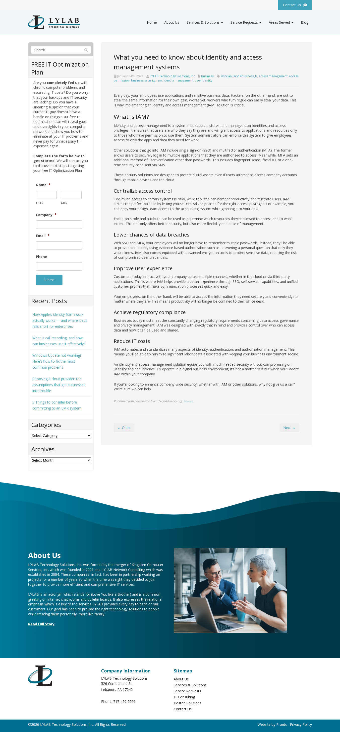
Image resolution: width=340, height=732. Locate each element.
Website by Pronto (272, 724)
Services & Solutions (204, 22)
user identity (203, 80)
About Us (171, 22)
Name (43, 185)
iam (159, 80)
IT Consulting (184, 697)
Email (43, 236)
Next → (289, 427)
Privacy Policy (301, 724)
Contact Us (183, 709)
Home (152, 22)
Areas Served (280, 22)
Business (207, 76)
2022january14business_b (239, 76)
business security (143, 80)
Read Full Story (41, 624)
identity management (178, 80)
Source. (188, 401)
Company (46, 215)
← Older (124, 427)
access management (273, 76)
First (39, 202)
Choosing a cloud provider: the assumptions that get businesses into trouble (58, 384)
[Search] (86, 50)
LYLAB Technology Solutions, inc (172, 76)
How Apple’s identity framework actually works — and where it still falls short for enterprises (59, 320)
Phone (41, 256)
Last (64, 202)
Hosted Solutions (187, 703)
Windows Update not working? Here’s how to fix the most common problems (56, 361)
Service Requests (244, 22)
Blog (304, 22)
